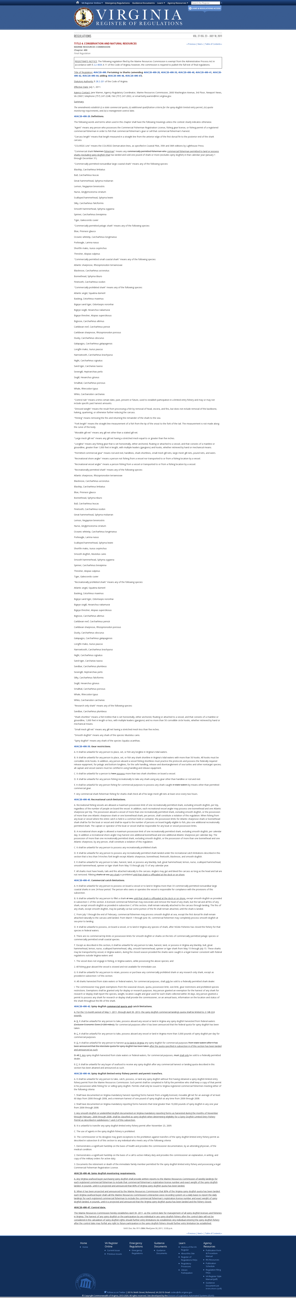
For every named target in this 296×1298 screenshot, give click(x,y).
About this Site (188, 1253)
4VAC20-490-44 (90, 75)
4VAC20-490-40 (186, 72)
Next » (200, 44)
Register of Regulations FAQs (189, 1258)
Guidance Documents (143, 3)
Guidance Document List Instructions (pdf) (214, 1285)
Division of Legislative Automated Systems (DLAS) (191, 1295)
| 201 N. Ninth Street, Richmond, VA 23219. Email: (149, 1292)
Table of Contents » (213, 44)
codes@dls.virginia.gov (181, 1292)
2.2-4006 (98, 64)
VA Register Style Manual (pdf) (213, 1278)
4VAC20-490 (99, 72)
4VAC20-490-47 (133, 75)
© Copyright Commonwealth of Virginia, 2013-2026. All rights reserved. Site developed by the (148, 1295)
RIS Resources (212, 1259)
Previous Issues (114, 1253)
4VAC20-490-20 (152, 72)
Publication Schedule (211, 1265)
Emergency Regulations (117, 3)
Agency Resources (177, 3)
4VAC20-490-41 (203, 72)
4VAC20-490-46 (116, 75)
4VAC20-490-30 (169, 72)
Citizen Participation (187, 1271)
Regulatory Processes (186, 1265)
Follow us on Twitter (116, 1292)
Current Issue (113, 1250)
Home (85, 1247)
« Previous (191, 44)
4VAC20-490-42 (82, 1006)
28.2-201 (100, 81)
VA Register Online (91, 3)
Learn (160, 3)
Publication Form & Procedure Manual (213, 1253)
